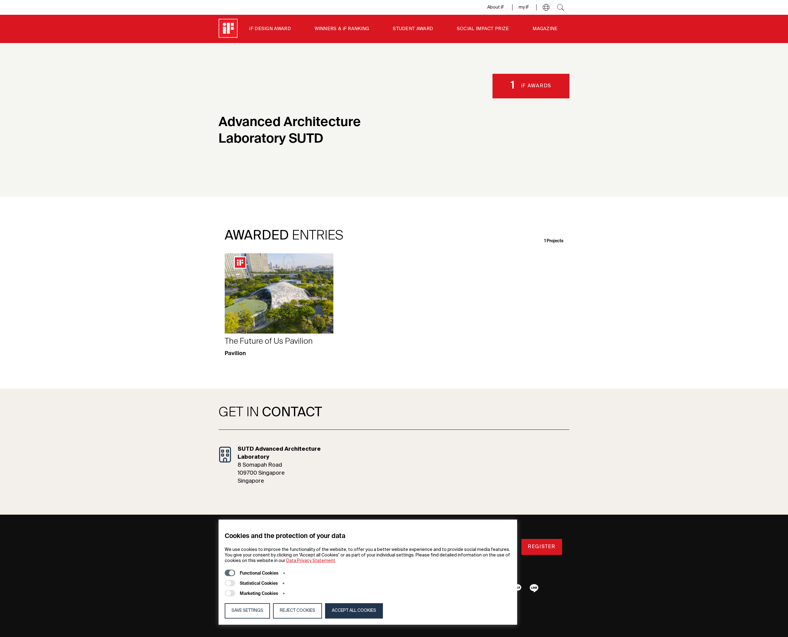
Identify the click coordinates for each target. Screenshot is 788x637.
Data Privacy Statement (310, 561)
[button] (546, 7)
